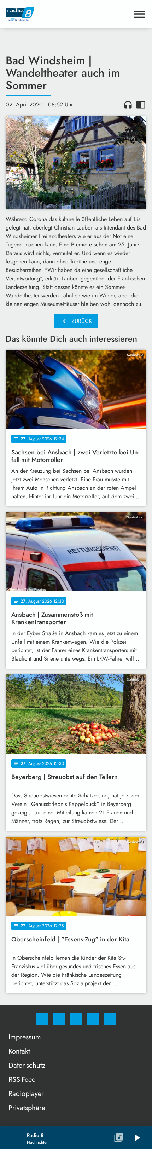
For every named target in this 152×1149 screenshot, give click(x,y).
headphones (128, 105)
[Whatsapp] (76, 1019)
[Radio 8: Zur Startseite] (67, 14)
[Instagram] (59, 1019)
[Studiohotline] (93, 1019)
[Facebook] (42, 1019)
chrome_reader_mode (141, 105)
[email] (110, 1019)
